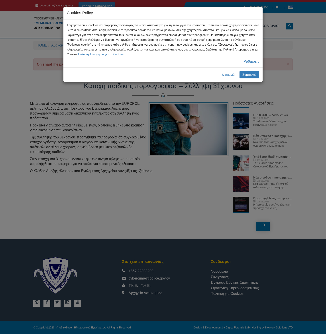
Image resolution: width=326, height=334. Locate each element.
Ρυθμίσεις (251, 61)
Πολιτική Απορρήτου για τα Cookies (101, 54)
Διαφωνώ (228, 74)
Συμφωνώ (249, 74)
